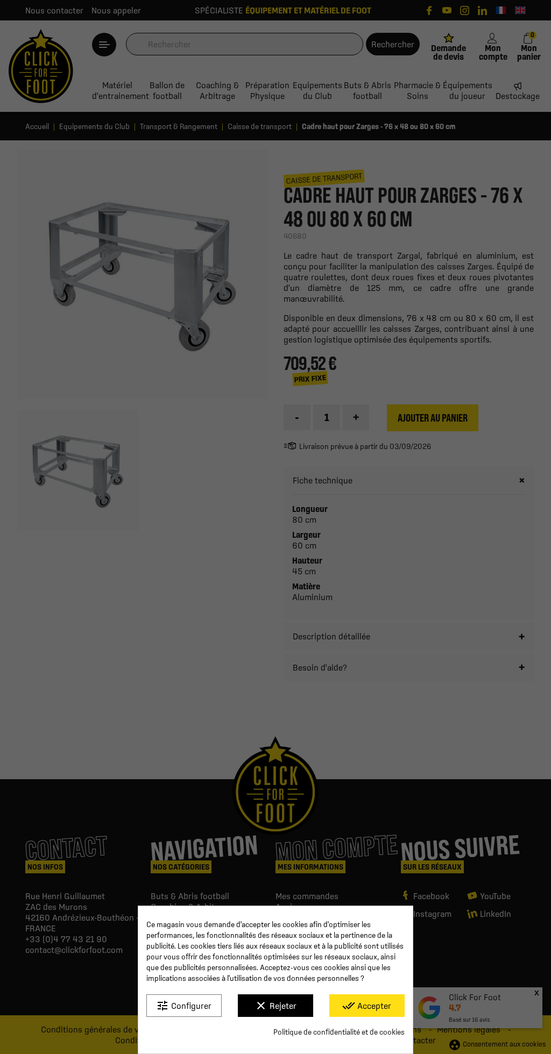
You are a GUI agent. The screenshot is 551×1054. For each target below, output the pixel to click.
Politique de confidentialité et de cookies (339, 1032)
